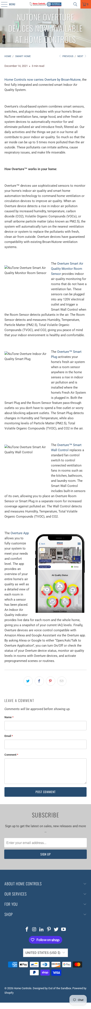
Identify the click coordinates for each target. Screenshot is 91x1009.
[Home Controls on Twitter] (56, 930)
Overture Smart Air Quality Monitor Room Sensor (67, 269)
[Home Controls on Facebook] (27, 930)
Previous (67, 56)
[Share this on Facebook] (39, 681)
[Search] (75, 4)
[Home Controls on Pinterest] (49, 930)
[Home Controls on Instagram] (34, 930)
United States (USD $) (42, 953)
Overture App (20, 533)
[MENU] (2, 4)
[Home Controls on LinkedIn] (42, 930)
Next (80, 56)
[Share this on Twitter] (28, 681)
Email (8, 736)
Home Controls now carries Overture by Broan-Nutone (42, 80)
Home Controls (23, 988)
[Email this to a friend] (61, 681)
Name (9, 717)
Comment (11, 754)
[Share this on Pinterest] (50, 681)
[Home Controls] (45, 4)
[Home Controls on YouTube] (64, 930)
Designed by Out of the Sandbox (52, 988)
